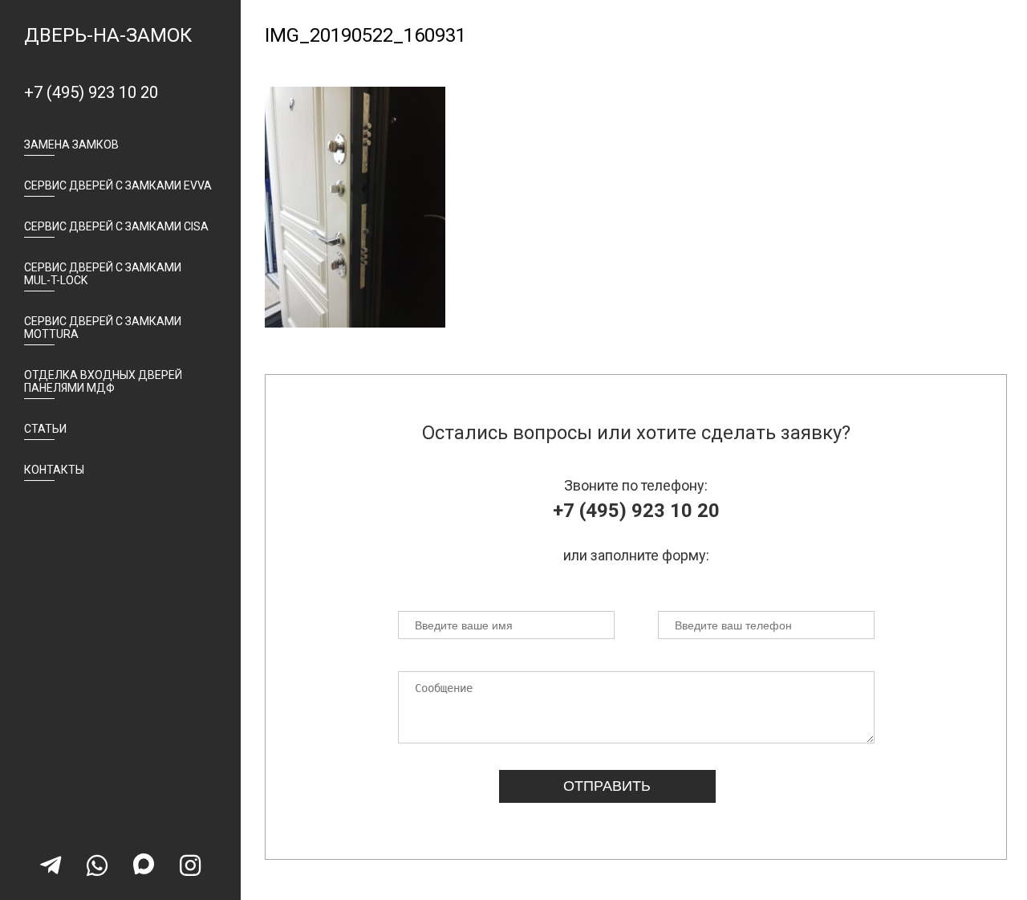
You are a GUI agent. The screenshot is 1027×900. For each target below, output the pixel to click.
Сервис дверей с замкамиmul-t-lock (102, 274)
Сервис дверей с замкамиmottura (102, 327)
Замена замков (71, 144)
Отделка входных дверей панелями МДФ (103, 381)
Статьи (45, 428)
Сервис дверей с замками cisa (116, 226)
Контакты (54, 469)
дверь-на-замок (108, 35)
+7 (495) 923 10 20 (91, 92)
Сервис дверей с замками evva (118, 185)
